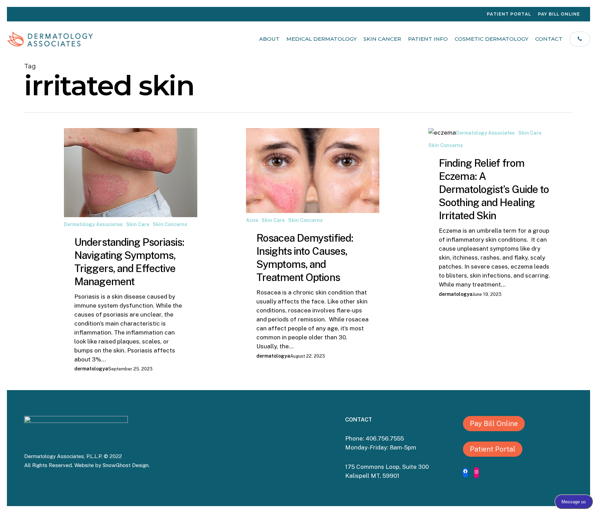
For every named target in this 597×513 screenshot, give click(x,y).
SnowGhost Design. (126, 465)
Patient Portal (492, 449)
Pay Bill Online (494, 423)
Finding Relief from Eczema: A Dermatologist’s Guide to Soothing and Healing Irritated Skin (494, 189)
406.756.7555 (385, 438)
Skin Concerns (170, 224)
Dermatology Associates (93, 224)
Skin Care (137, 224)
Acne (252, 220)
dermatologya (91, 368)
